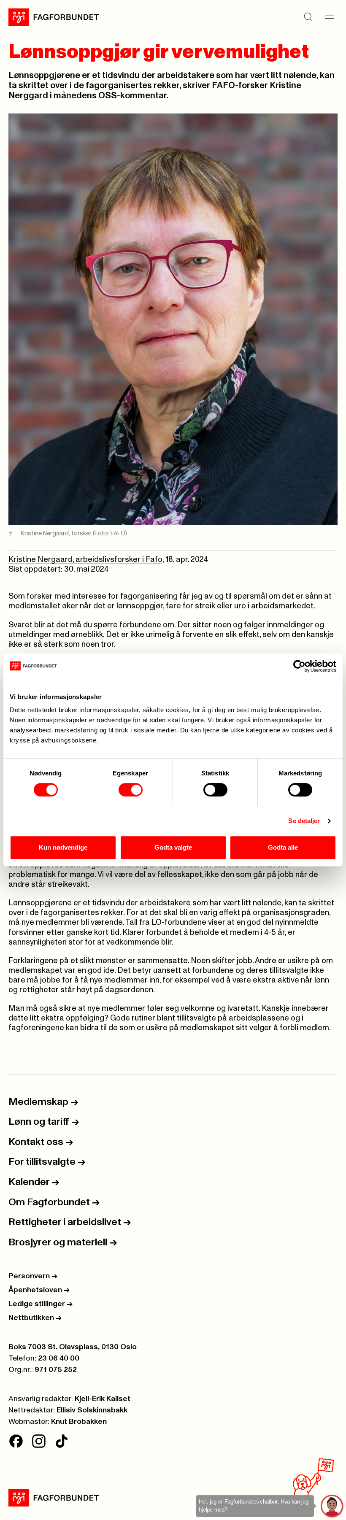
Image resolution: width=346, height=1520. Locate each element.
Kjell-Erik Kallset (102, 1399)
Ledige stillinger (40, 1304)
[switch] (131, 789)
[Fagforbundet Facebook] (16, 1441)
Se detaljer (304, 820)
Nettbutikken (35, 1318)
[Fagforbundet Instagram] (38, 1441)
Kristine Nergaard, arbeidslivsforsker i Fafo (85, 560)
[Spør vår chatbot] (332, 1506)
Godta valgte (173, 847)
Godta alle (283, 847)
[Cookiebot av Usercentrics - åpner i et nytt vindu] (299, 666)
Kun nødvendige (63, 847)
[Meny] (329, 17)
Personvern (32, 1276)
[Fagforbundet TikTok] (61, 1441)
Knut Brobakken (79, 1422)
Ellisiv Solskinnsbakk (92, 1410)
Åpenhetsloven (39, 1290)
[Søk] (308, 17)
